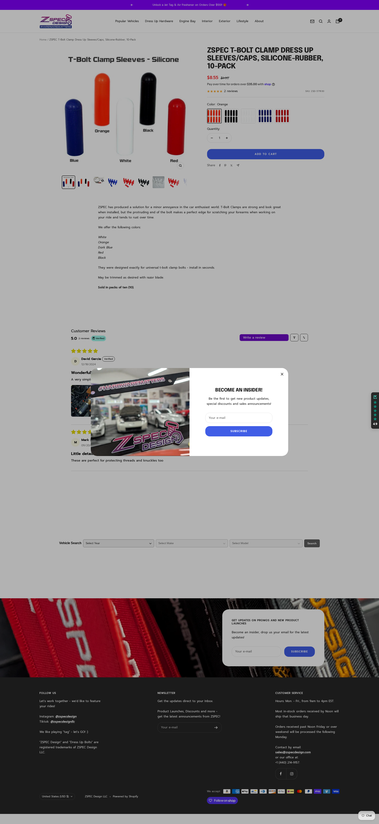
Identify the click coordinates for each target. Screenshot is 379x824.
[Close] (282, 374)
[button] (79, 782)
